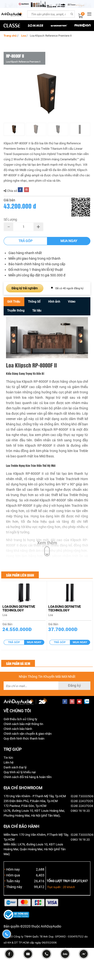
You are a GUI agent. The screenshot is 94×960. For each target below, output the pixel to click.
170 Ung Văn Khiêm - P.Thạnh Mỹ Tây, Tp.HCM (35, 796)
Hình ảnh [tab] (54, 301)
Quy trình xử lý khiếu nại (20, 772)
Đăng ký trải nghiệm (25, 288)
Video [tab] (71, 301)
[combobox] (48, 14)
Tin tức (8, 757)
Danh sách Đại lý (15, 767)
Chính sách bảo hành (18, 729)
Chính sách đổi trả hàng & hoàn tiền (28, 777)
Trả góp (26, 241)
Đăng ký (74, 685)
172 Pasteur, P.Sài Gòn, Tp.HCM (25, 806)
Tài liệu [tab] (36, 310)
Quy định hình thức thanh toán (24, 738)
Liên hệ (8, 762)
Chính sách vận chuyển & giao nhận (28, 733)
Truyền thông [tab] (16, 310)
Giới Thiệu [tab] (13, 301)
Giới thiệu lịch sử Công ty (20, 719)
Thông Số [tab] (34, 301)
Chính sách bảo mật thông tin (23, 724)
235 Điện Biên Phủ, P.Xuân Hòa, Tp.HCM (31, 801)
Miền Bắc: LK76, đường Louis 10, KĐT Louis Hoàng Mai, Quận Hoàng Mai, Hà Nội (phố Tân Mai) (35, 849)
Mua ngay (68, 241)
